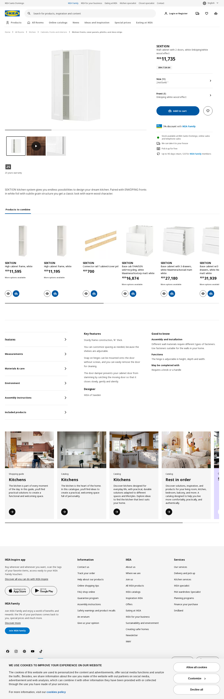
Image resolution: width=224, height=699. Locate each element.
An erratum (83, 616)
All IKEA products (135, 585)
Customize (194, 678)
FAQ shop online (86, 591)
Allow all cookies (196, 667)
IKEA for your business (91, 3)
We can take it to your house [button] (175, 143)
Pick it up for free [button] (169, 148)
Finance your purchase (186, 604)
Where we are (133, 573)
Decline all (196, 689)
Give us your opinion (88, 622)
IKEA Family (73, 3)
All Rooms (19, 32)
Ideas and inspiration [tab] (96, 22)
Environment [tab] (12, 383)
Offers (129, 604)
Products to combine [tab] (18, 209)
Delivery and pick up (184, 573)
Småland (178, 610)
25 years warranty (13, 172)
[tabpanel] (151, 366)
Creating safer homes (137, 629)
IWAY (128, 641)
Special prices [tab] (123, 22)
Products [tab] (16, 22)
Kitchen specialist (128, 3)
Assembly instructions (89, 604)
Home (7, 32)
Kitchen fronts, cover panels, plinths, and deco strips (97, 32)
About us (130, 567)
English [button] (211, 3)
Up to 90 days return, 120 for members (186, 154)
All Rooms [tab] (38, 22)
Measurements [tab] (14, 353)
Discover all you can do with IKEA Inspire (26, 579)
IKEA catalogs (133, 591)
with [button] (179, 126)
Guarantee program (88, 598)
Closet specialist (146, 3)
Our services (180, 567)
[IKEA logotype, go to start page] (12, 13)
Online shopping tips (88, 585)
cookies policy (56, 692)
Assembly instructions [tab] (18, 397)
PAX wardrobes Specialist (187, 591)
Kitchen (32, 32)
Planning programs (184, 598)
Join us (129, 579)
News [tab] (76, 22)
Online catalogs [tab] (58, 22)
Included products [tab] (15, 412)
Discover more (13, 622)
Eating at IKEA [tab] (144, 22)
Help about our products (90, 579)
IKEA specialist (181, 585)
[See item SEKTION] (23, 241)
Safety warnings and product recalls (96, 610)
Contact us (83, 567)
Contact (160, 3)
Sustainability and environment (142, 622)
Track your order (86, 573)
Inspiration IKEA (134, 598)
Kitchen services (182, 579)
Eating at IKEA (111, 3)
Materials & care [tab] (15, 368)
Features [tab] (10, 339)
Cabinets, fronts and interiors (54, 32)
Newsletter (132, 635)
